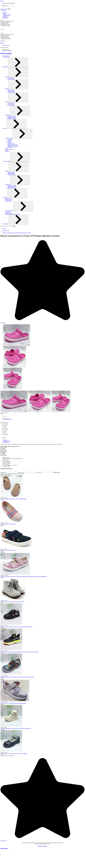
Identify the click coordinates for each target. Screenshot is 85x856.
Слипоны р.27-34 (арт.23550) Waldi (7, 523)
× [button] (0, 853)
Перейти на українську (42, 846)
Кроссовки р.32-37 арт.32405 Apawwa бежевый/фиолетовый (13, 703)
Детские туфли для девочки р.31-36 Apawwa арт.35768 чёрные (13, 753)
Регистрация (3, 10)
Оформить (9, 50)
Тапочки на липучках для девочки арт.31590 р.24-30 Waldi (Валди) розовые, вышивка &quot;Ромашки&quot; (23, 576)
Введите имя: (3, 472)
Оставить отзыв (56, 472)
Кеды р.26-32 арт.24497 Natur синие (8, 550)
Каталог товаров (6, 53)
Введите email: (21, 472)
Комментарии (6, 442)
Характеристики (6, 441)
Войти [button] (1, 1)
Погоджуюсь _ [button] (4, 848)
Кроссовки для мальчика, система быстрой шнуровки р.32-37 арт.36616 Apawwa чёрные (19, 651)
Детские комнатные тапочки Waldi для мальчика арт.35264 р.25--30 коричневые (17, 676)
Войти (9, 9)
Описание (5, 439)
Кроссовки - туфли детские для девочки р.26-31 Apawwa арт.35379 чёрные (16, 626)
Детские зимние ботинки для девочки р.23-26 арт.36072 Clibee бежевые (15, 728)
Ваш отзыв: (38, 472)
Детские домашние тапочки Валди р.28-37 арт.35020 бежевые (13, 498)
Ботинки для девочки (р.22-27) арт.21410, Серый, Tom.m (12, 601)
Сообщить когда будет (7, 419)
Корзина (5, 50)
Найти (14, 226)
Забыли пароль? (3, 9)
